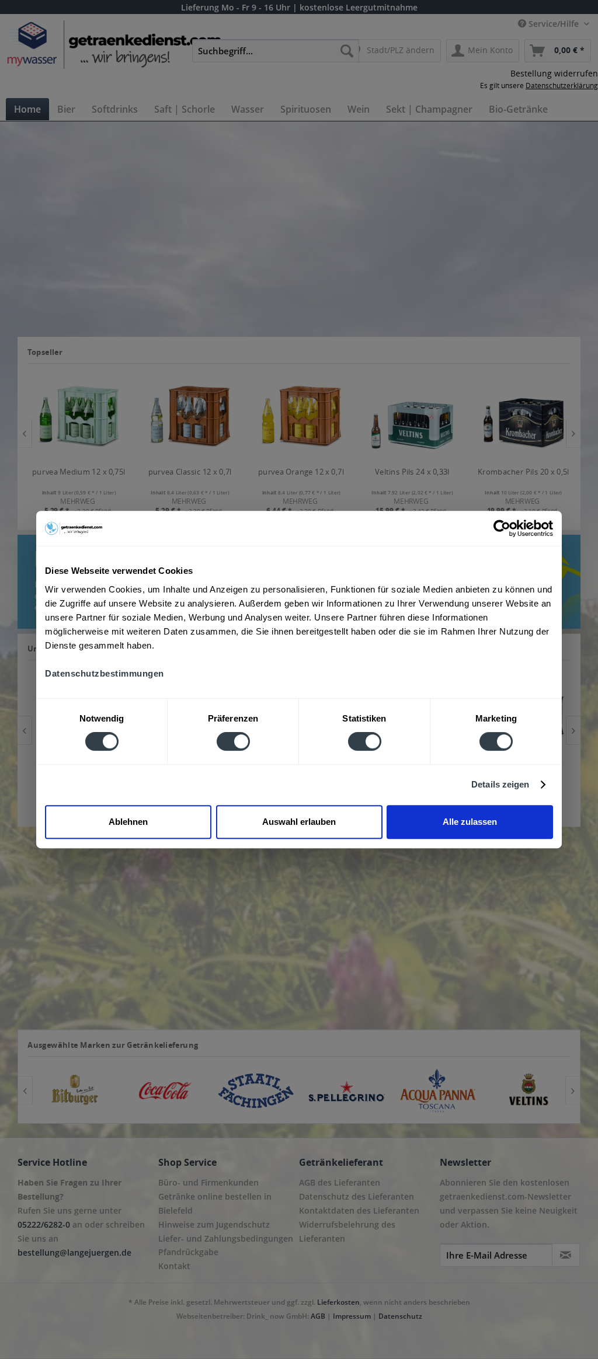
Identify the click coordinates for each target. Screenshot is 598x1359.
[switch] (233, 741)
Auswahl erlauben (299, 822)
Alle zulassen (470, 822)
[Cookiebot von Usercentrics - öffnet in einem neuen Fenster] (502, 528)
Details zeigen (500, 784)
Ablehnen (128, 822)
